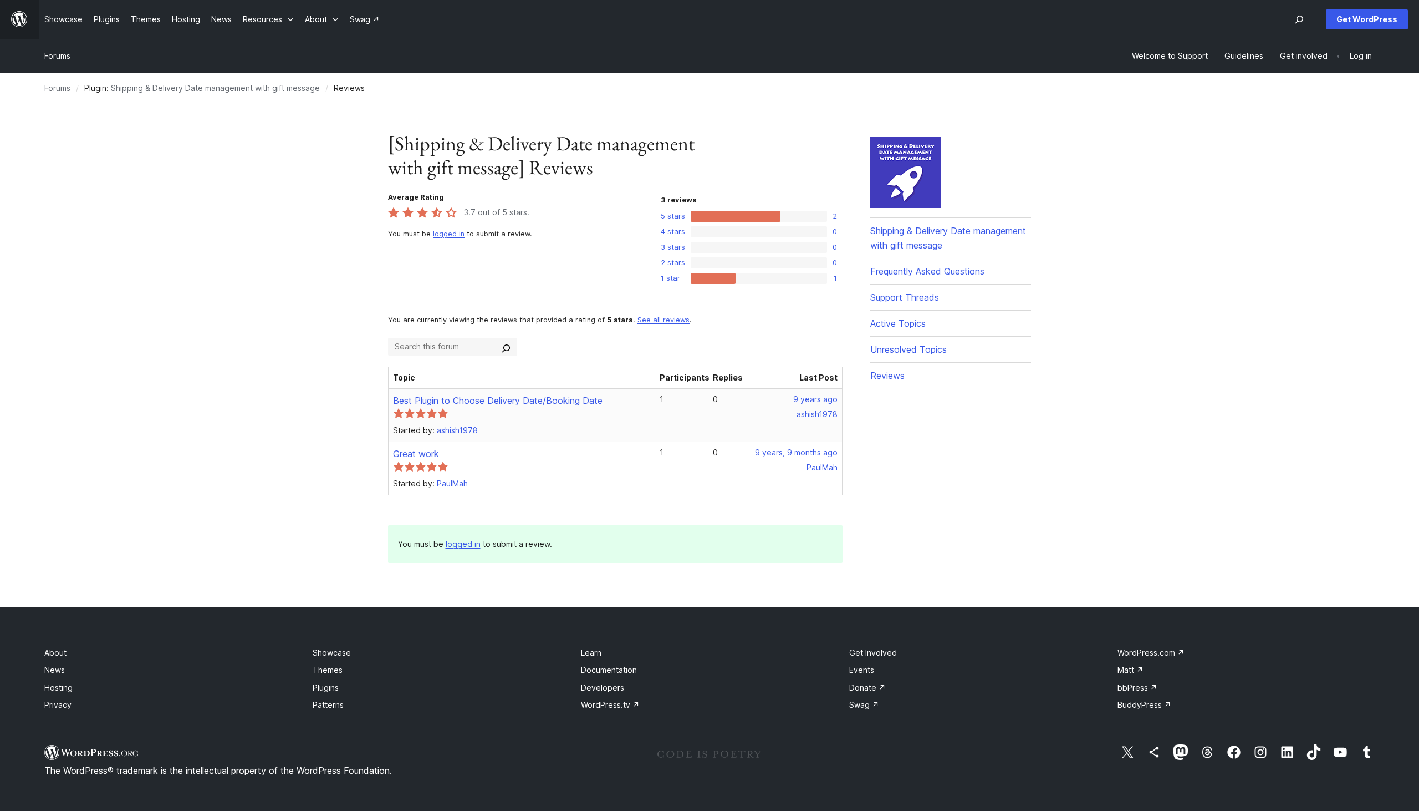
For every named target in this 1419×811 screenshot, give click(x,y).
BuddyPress (1144, 704)
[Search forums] (506, 347)
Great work (416, 453)
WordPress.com (1151, 652)
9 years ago (815, 399)
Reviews (887, 375)
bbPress (1137, 687)
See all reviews (663, 320)
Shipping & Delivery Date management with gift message (215, 88)
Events (861, 670)
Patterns (328, 704)
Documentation (609, 670)
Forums (57, 55)
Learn (591, 652)
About (55, 652)
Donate (867, 687)
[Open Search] (1299, 19)
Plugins (326, 687)
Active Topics (898, 323)
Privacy (58, 704)
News (54, 670)
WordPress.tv (610, 704)
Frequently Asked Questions (927, 271)
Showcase (332, 652)
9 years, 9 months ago (796, 452)
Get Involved (873, 652)
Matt (1130, 670)
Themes (328, 670)
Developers (602, 687)
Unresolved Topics (908, 349)
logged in (449, 234)
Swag (864, 704)
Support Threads (904, 297)
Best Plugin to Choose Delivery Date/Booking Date (498, 400)
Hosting (58, 687)
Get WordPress (1366, 19)
